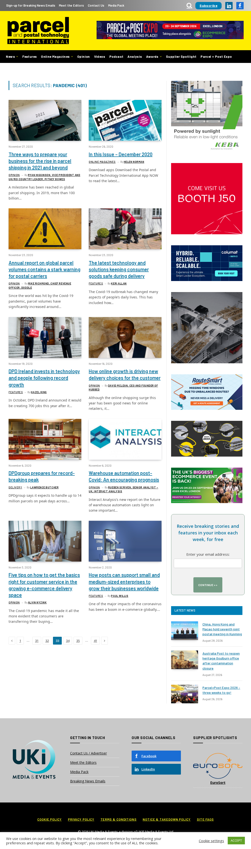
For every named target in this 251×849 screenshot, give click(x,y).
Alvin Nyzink (37, 602)
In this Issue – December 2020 (120, 154)
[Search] (189, 5)
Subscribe (208, 5)
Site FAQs (205, 819)
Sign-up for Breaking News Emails (30, 5)
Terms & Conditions (118, 819)
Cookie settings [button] (211, 840)
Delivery (15, 487)
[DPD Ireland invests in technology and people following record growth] (45, 337)
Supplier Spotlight (181, 56)
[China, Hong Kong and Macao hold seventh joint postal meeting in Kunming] (184, 630)
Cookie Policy (49, 819)
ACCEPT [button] (236, 840)
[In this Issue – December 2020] (125, 120)
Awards (152, 56)
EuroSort (218, 782)
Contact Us (96, 5)
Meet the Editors (71, 5)
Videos (99, 56)
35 (78, 640)
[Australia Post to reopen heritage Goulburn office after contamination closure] (184, 659)
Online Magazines (55, 56)
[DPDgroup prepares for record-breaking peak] (45, 439)
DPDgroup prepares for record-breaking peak (42, 476)
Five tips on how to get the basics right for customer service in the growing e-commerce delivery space (44, 585)
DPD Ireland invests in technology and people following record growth (44, 377)
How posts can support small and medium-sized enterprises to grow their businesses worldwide (124, 581)
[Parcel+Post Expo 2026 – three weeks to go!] (184, 694)
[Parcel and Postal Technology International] (38, 30)
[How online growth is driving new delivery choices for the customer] (125, 337)
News (10, 56)
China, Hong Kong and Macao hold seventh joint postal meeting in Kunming (222, 629)
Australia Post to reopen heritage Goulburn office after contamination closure (221, 660)
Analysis (134, 56)
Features (29, 56)
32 (47, 640)
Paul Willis (119, 595)
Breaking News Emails (87, 781)
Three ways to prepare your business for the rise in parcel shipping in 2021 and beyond (40, 160)
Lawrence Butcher (44, 487)
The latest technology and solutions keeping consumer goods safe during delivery (119, 269)
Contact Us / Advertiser (88, 753)
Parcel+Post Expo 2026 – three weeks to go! (221, 690)
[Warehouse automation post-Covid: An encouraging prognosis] (125, 439)
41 (95, 640)
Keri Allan (119, 283)
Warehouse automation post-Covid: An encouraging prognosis (124, 476)
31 (36, 640)
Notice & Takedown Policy (167, 819)
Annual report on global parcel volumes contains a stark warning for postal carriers (44, 269)
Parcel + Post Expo (216, 56)
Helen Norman (134, 161)
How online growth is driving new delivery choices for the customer (125, 374)
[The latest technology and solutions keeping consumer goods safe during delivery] (125, 228)
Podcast (116, 56)
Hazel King (39, 392)
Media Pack (116, 5)
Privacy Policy (81, 819)
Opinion (83, 56)
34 (67, 640)
